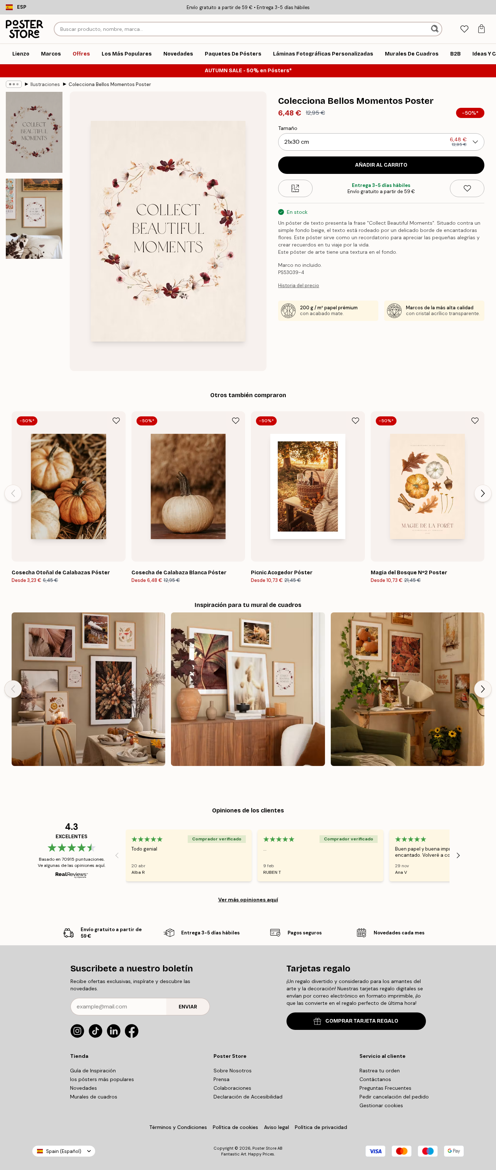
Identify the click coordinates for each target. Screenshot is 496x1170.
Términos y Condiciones (178, 1127)
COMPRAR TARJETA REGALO (361, 1021)
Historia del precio (298, 285)
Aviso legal (276, 1127)
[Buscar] (435, 29)
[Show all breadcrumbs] (14, 84)
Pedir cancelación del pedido (394, 1096)
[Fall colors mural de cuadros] (88, 689)
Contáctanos (375, 1079)
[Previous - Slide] (13, 493)
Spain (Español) (63, 1151)
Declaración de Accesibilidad (248, 1096)
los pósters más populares (102, 1079)
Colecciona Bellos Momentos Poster (110, 84)
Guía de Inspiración (93, 1070)
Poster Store (264, 1148)
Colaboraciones (232, 1088)
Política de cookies (235, 1127)
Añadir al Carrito (381, 165)
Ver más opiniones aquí (248, 899)
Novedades (83, 1088)
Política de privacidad (321, 1127)
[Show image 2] (34, 219)
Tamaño (287, 128)
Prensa (221, 1079)
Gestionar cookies (381, 1105)
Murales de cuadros (93, 1096)
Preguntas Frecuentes (385, 1088)
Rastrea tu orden (379, 1070)
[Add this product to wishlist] (467, 188)
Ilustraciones (45, 84)
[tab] (464, 29)
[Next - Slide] (483, 493)
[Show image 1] (34, 132)
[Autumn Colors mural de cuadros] (407, 689)
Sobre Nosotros (233, 1070)
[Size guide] (295, 188)
